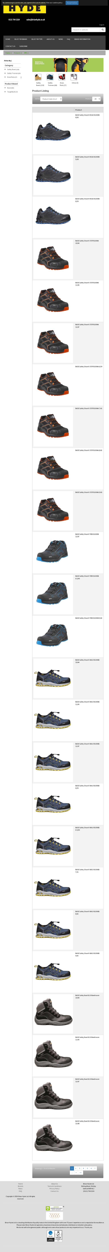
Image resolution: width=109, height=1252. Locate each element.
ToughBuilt (12, 92)
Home (8, 53)
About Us (54, 1184)
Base (10, 88)
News (20, 1188)
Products (17, 53)
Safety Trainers (14, 73)
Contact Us (54, 1191)
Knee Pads (12, 77)
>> (81, 1173)
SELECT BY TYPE (36, 39)
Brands (20, 1186)
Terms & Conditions (54, 1186)
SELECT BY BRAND (20, 39)
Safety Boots (13, 69)
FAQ (20, 1191)
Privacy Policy (54, 1188)
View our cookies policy (54, 3)
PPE (25, 53)
